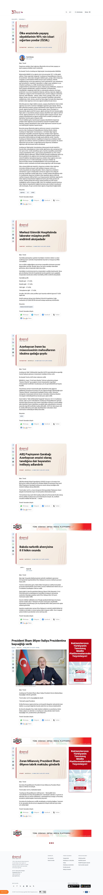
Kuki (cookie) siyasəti (83, 865)
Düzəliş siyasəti (66, 867)
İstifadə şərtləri (81, 858)
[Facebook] (17, 886)
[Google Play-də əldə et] (86, 886)
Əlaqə (64, 862)
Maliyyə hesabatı (67, 869)
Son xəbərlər (51, 858)
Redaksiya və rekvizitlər (68, 860)
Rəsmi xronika (51, 860)
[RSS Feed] (33, 886)
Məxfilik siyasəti (82, 860)
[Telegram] (27, 886)
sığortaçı (22, 192)
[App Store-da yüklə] (74, 886)
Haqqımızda (66, 858)
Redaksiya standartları (68, 865)
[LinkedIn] (30, 886)
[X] (20, 886)
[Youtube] (23, 886)
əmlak (32, 192)
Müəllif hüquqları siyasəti (84, 862)
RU (89, 892)
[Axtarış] (66, 12)
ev (28, 192)
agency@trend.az (16, 875)
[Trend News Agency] (16, 857)
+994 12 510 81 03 (16, 874)
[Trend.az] (17, 12)
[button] (13, 22)
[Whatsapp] (13, 886)
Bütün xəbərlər (29, 58)
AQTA (21, 416)
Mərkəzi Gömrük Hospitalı (26, 306)
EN (83, 892)
